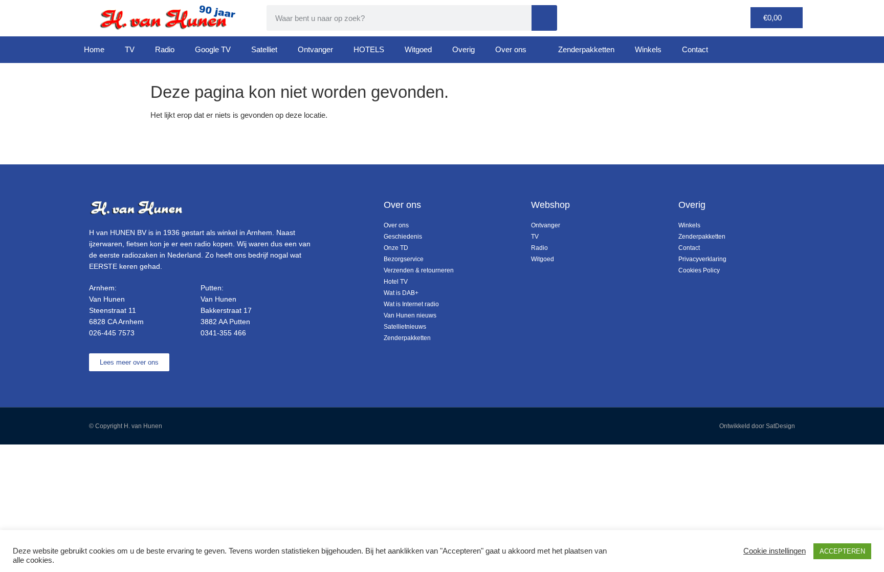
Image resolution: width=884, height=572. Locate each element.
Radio (164, 49)
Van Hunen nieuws (410, 315)
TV (130, 49)
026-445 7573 (112, 333)
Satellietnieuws (405, 326)
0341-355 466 (223, 333)
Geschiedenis (403, 236)
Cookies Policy (699, 270)
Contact (695, 49)
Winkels (648, 49)
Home (94, 49)
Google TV (213, 49)
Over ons (510, 49)
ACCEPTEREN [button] (842, 551)
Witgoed (418, 49)
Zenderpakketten (586, 49)
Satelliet (264, 49)
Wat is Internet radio (411, 304)
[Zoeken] (544, 18)
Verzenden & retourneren (419, 270)
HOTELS (368, 49)
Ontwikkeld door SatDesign (757, 426)
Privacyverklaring (702, 259)
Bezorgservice (404, 259)
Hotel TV (396, 281)
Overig (463, 49)
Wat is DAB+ (401, 292)
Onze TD (396, 247)
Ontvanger (315, 49)
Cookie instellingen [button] (774, 551)
